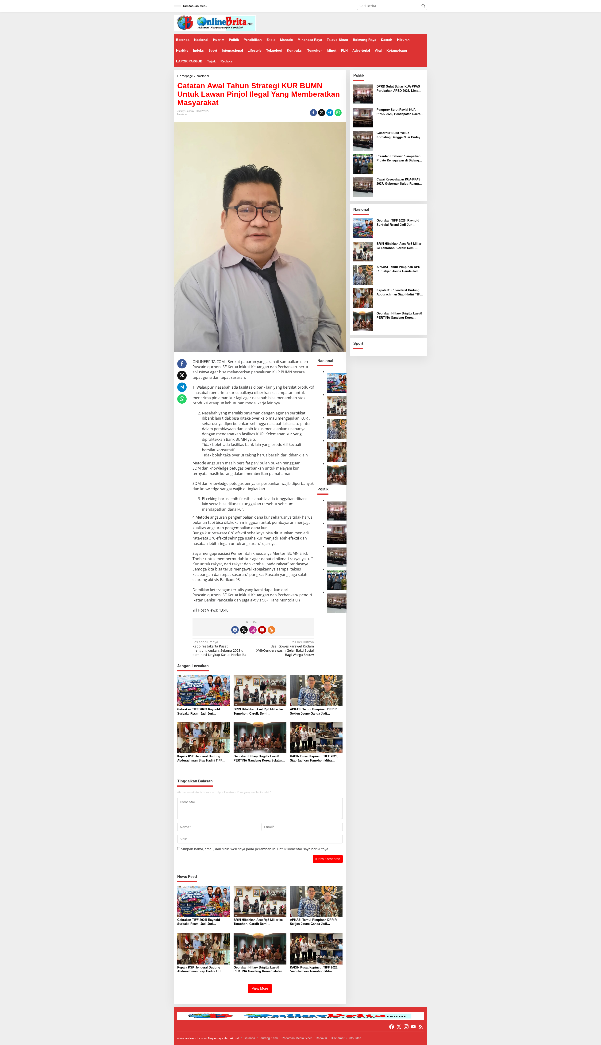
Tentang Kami (268, 1038)
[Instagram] (253, 630)
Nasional (182, 114)
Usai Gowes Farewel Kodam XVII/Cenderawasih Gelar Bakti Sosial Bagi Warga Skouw (285, 648)
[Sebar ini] (313, 112)
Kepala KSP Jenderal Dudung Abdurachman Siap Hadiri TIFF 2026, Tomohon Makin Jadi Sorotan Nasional (203, 758)
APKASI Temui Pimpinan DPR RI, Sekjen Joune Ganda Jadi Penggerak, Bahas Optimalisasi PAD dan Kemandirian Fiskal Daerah (316, 712)
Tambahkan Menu (195, 6)
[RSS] (271, 630)
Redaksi (321, 1038)
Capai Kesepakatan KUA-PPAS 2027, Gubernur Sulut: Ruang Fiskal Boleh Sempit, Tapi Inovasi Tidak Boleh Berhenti (398, 182)
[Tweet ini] (321, 112)
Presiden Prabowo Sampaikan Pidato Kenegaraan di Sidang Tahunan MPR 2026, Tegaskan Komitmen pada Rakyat (398, 158)
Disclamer (337, 1038)
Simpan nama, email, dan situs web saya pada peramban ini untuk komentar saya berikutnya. (255, 849)
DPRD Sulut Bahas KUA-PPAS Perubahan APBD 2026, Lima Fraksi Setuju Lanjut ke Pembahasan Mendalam (398, 89)
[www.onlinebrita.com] (215, 22)
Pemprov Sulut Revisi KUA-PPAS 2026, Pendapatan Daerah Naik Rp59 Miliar (399, 112)
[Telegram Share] (329, 112)
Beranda (249, 1038)
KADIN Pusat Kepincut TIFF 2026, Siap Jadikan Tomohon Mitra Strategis (314, 758)
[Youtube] (262, 630)
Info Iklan (354, 1038)
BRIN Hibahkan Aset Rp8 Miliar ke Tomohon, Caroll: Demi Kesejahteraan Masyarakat (258, 712)
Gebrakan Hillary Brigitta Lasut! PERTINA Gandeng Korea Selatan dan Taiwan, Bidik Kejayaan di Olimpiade (258, 758)
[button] (423, 6)
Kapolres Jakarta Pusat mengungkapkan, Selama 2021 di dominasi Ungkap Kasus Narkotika (219, 648)
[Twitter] (244, 630)
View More (260, 988)
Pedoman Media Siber (297, 1038)
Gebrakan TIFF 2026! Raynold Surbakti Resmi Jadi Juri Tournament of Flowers (198, 712)
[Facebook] (235, 630)
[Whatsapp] (338, 112)
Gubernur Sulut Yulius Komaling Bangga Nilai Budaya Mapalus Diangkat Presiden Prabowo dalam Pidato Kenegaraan (399, 135)
